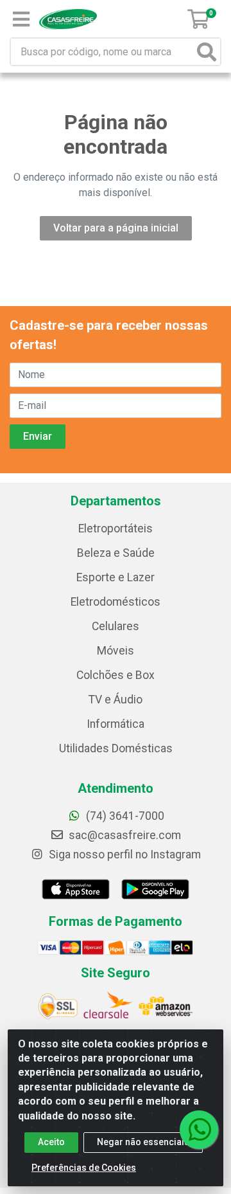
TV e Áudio (115, 699)
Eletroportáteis (115, 528)
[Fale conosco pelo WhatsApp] (199, 1129)
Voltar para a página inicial (115, 228)
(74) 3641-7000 (123, 816)
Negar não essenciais (143, 1142)
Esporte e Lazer (115, 577)
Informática (115, 724)
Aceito (51, 1142)
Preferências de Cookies (83, 1167)
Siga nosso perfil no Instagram (123, 854)
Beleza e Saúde (116, 553)
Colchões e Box (115, 675)
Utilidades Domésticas (116, 748)
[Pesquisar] (206, 52)
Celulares (115, 626)
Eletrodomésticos (115, 601)
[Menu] (21, 19)
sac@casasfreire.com (125, 835)
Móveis (115, 650)
